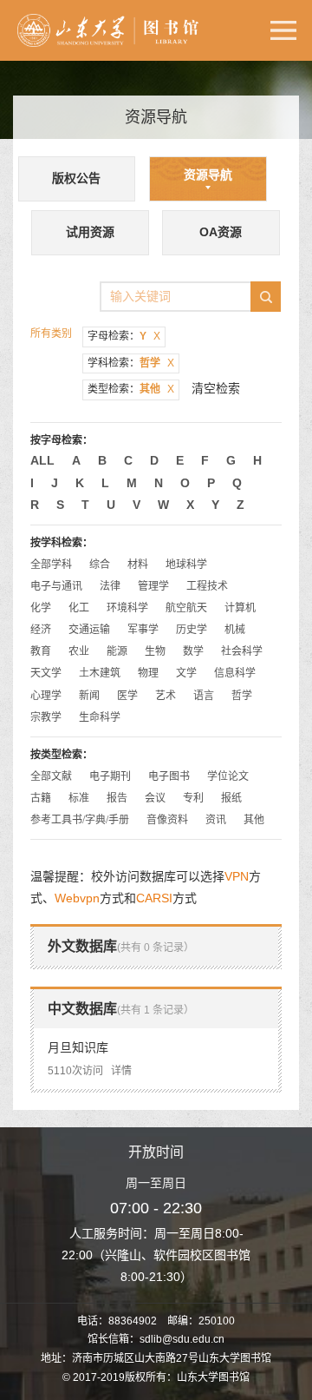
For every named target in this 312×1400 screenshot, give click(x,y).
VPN (236, 876)
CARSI (154, 898)
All (42, 460)
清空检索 (216, 388)
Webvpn (77, 898)
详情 (121, 1071)
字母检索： (124, 336)
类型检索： (131, 389)
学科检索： (131, 363)
